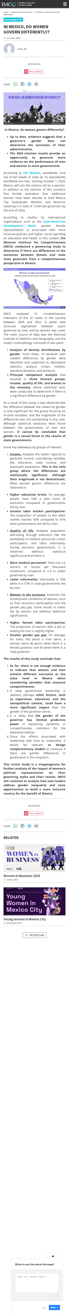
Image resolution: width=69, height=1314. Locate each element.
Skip (44, 1307)
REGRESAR (37, 935)
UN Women (32, 173)
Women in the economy (22, 12)
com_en (22, 48)
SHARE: (7, 84)
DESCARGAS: (34, 64)
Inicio (6, 12)
